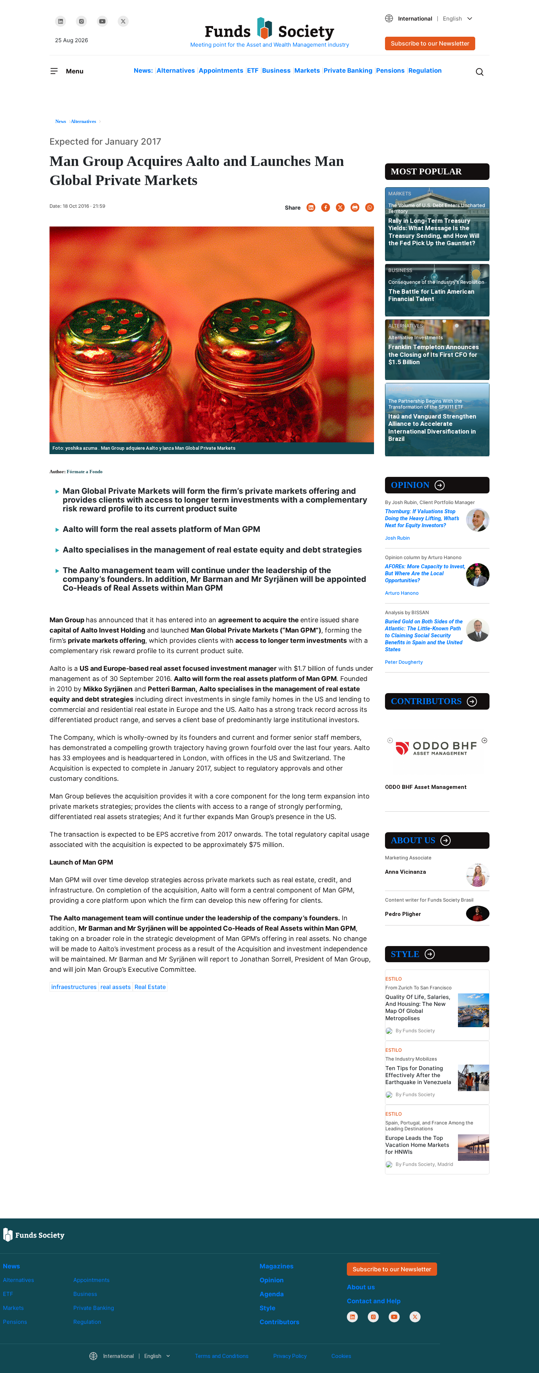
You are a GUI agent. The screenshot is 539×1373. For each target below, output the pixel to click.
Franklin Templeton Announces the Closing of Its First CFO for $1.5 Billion (433, 354)
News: (143, 70)
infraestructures (74, 986)
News (11, 1266)
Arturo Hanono (402, 593)
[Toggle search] (479, 71)
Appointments (221, 70)
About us (413, 840)
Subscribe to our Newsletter (430, 43)
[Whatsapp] (369, 207)
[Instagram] (81, 21)
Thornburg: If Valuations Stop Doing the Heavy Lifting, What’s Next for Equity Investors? (422, 518)
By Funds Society (415, 1030)
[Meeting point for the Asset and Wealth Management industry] (269, 32)
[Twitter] (123, 21)
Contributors (426, 701)
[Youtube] (102, 21)
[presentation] (390, 740)
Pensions (390, 70)
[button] (434, 18)
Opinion (410, 485)
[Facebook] (325, 207)
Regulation (425, 70)
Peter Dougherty (404, 662)
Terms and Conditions (222, 1356)
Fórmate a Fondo (85, 471)
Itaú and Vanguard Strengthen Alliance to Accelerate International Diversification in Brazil (432, 427)
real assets (115, 986)
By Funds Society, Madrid (424, 1164)
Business (276, 70)
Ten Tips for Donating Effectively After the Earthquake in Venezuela (418, 1075)
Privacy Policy (290, 1356)
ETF (252, 70)
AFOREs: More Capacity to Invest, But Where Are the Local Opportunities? (425, 573)
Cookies (341, 1356)
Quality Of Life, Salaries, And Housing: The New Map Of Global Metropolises (417, 1007)
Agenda (272, 1294)
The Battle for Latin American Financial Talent (431, 295)
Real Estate (150, 986)
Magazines (277, 1266)
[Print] (355, 207)
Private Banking (348, 70)
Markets (307, 70)
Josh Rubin (397, 538)
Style (405, 954)
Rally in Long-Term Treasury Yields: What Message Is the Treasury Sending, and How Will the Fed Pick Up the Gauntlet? (433, 232)
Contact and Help (374, 1301)
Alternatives (176, 70)
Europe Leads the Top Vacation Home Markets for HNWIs (417, 1144)
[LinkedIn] (60, 21)
